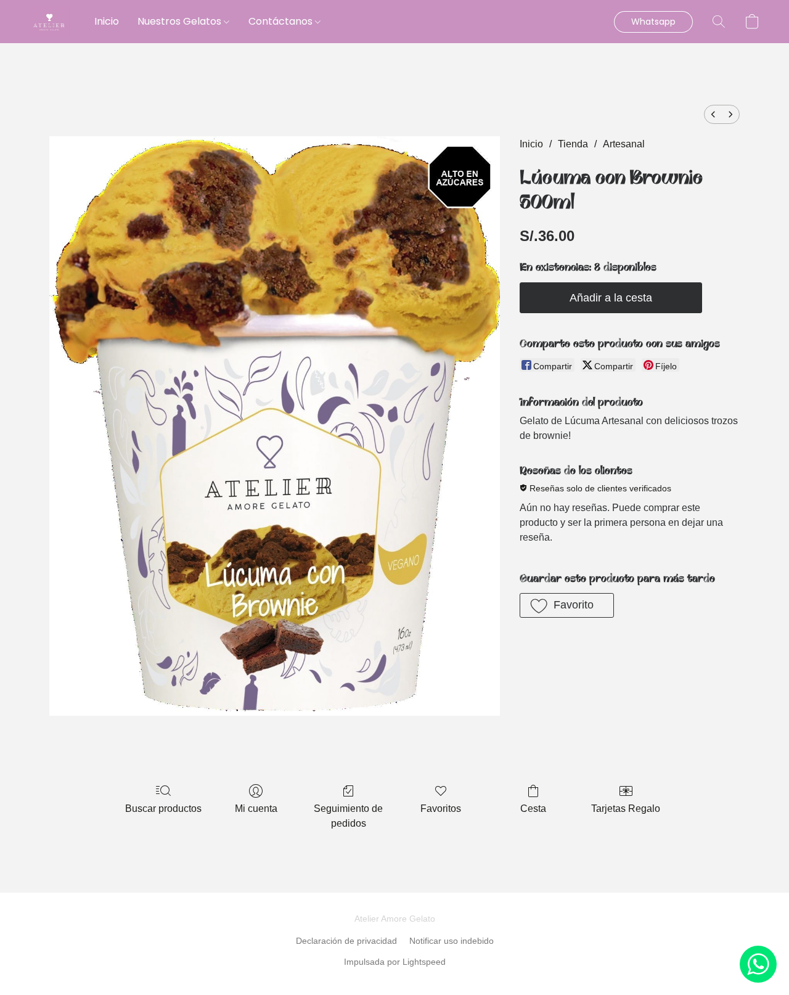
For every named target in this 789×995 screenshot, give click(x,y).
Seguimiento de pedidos (348, 816)
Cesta (533, 808)
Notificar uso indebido (451, 941)
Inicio (106, 21)
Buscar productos (163, 808)
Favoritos (440, 808)
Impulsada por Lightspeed (395, 962)
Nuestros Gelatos (180, 21)
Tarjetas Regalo (625, 808)
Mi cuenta (256, 808)
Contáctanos (281, 21)
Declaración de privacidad (346, 941)
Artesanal (624, 144)
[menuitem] (713, 114)
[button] (50, 21)
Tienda (573, 144)
